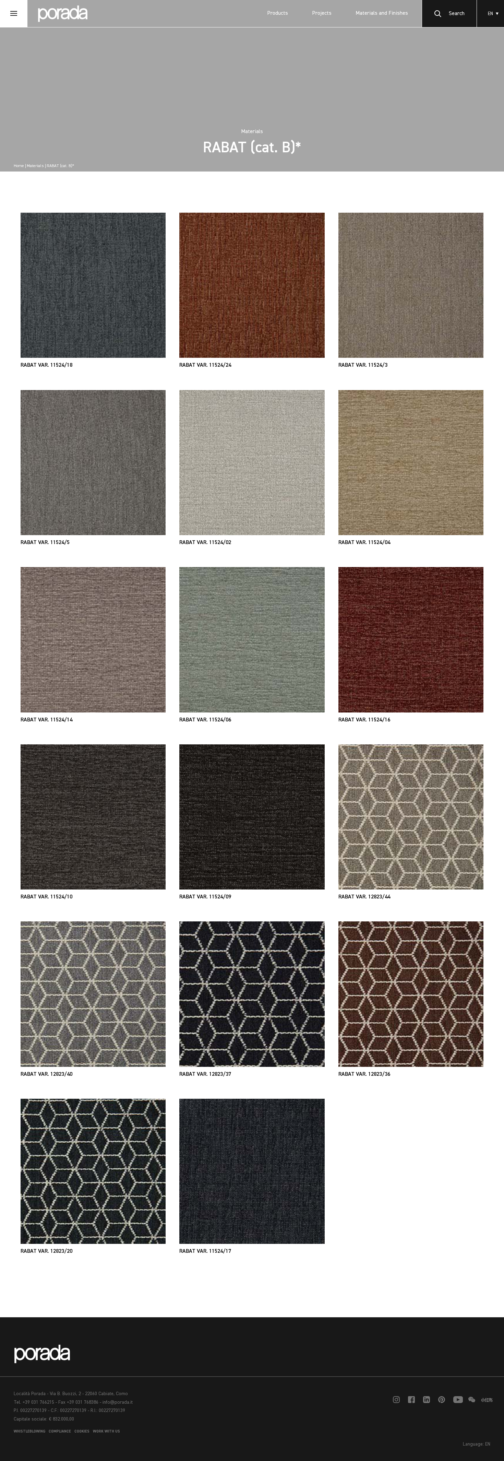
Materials (35, 166)
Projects (322, 13)
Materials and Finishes (382, 13)
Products (277, 13)
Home (19, 166)
